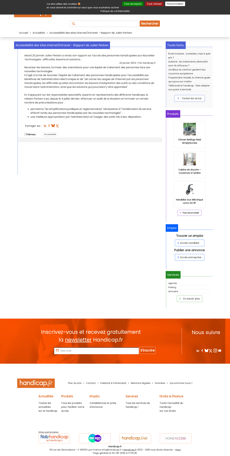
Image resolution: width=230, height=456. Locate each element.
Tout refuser (154, 4)
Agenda (172, 283)
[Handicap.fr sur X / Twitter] (211, 350)
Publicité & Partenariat (113, 383)
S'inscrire (148, 350)
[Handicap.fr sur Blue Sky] (206, 350)
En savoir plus (191, 298)
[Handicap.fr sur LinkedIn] (197, 350)
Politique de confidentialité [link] (115, 11)
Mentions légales (141, 383)
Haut (178, 449)
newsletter (78, 339)
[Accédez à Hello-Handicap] (54, 438)
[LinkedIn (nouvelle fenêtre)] (45, 126)
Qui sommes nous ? (181, 383)
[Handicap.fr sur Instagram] (215, 350)
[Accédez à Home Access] (176, 438)
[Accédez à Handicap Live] (135, 438)
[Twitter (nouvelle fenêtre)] (57, 126)
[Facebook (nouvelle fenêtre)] (49, 126)
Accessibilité (50, 134)
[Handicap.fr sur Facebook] (202, 350)
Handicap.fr (130, 449)
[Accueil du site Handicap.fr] (36, 384)
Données (160, 383)
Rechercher (149, 23)
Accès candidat (189, 243)
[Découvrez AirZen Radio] (95, 438)
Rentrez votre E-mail (41, 350)
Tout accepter (133, 4)
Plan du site (75, 383)
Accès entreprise (190, 257)
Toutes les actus (191, 98)
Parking (172, 287)
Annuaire (173, 291)
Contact (91, 383)
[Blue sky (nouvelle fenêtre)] (53, 126)
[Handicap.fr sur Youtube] (219, 350)
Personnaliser (175, 4)
